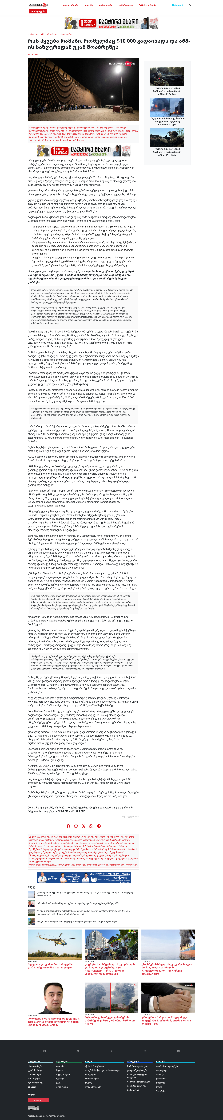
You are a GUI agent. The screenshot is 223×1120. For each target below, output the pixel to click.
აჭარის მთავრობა (94, 1066)
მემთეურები (133, 1090)
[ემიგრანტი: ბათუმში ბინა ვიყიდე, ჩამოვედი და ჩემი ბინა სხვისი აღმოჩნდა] (31, 921)
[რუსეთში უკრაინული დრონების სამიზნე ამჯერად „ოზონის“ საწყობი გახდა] (111, 997)
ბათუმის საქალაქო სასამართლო (102, 1070)
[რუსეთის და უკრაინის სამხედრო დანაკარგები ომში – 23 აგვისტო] (55, 944)
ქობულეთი (62, 1086)
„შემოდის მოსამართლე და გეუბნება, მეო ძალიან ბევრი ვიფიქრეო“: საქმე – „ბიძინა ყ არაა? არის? (54, 1022)
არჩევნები (90, 1074)
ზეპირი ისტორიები (137, 1066)
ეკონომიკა (161, 1078)
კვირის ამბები (35, 1070)
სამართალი (126, 5)
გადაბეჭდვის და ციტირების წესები (47, 1115)
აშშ (43, 34)
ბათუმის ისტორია (136, 1085)
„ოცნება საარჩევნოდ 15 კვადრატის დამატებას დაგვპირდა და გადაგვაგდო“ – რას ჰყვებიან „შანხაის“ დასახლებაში (110, 969)
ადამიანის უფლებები (167, 1066)
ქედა (59, 1082)
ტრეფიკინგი (66, 34)
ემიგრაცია (52, 34)
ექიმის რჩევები (93, 1086)
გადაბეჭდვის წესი (130, 816)
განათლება (106, 5)
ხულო (59, 1070)
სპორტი (160, 1074)
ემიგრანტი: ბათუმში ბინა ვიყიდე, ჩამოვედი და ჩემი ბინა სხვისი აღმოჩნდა (77, 921)
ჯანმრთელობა (35, 1082)
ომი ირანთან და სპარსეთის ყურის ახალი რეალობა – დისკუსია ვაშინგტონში (78, 903)
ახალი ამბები (70, 5)
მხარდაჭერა (38, 11)
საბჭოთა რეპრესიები (138, 1081)
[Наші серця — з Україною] (39, 5)
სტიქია (88, 1082)
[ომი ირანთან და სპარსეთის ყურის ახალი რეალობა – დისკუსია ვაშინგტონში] (31, 903)
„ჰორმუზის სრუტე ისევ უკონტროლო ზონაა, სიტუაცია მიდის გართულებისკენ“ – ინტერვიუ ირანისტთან (166, 969)
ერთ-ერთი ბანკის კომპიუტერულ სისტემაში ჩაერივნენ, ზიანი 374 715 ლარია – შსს (166, 1020)
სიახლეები (33, 34)
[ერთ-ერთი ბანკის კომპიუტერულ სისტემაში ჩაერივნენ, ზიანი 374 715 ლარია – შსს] (168, 997)
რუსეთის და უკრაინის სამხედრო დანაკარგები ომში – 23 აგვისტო (50, 966)
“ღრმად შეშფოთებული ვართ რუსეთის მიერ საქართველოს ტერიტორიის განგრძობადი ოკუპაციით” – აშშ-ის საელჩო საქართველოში (83, 912)
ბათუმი (89, 5)
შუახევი (60, 1078)
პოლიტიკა (161, 1070)
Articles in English (148, 5)
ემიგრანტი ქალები (137, 1070)
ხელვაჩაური (63, 1074)
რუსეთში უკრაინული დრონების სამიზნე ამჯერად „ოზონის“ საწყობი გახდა (110, 1020)
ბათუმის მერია (92, 1078)
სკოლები (160, 1082)
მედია (159, 1086)
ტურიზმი (160, 1091)
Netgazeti (177, 5)
